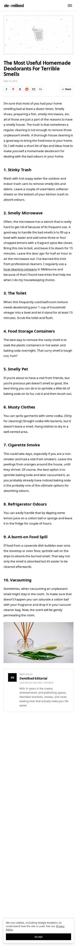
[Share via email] (34, 89)
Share (68, 89)
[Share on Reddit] (27, 89)
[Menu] (70, 5)
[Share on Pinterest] (13, 89)
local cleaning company (20, 269)
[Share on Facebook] (6, 89)
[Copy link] (40, 89)
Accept (39, 936)
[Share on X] (20, 89)
